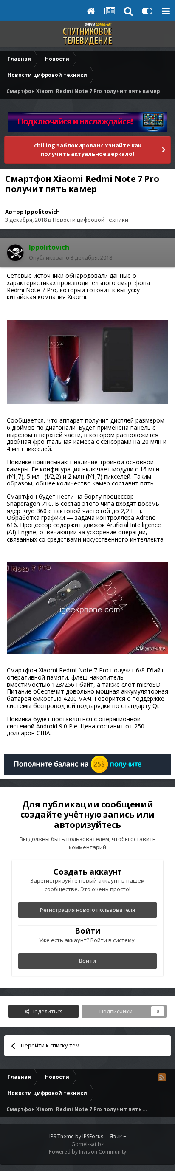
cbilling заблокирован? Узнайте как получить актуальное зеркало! (87, 149)
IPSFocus (92, 1136)
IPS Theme (61, 1136)
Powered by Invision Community (87, 1151)
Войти (87, 961)
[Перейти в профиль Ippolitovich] (15, 252)
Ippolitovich (42, 211)
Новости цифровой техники (90, 219)
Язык (116, 1136)
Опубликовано (70, 257)
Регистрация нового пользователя (87, 910)
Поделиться (46, 1011)
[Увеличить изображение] (87, 361)
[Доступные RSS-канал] (162, 1077)
